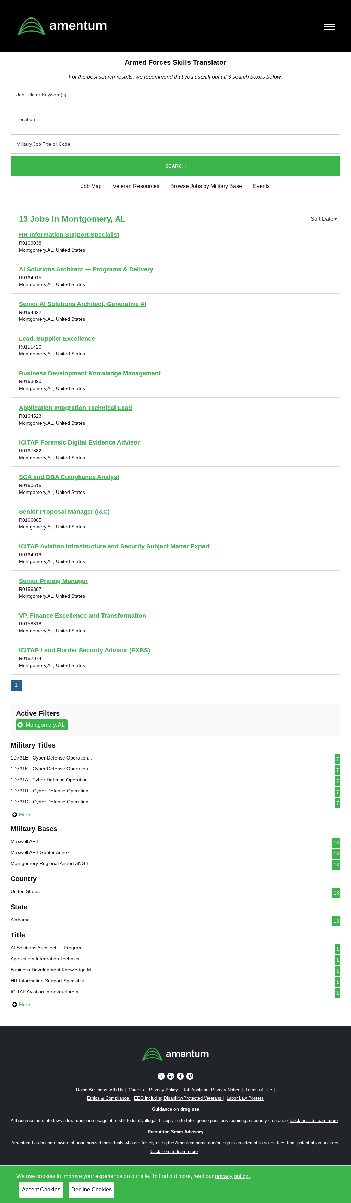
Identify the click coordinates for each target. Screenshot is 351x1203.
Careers (136, 1089)
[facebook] (180, 1075)
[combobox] (176, 94)
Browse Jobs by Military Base (206, 186)
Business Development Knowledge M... (175, 970)
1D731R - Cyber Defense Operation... (175, 791)
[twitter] (161, 1075)
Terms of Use (259, 1089)
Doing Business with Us (100, 1089)
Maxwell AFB (175, 842)
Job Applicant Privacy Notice (212, 1089)
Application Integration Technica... (175, 959)
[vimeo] (189, 1075)
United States (175, 892)
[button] (324, 219)
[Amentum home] (62, 26)
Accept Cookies (41, 1189)
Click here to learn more (314, 1120)
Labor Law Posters (245, 1098)
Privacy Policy (164, 1089)
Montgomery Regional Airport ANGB (175, 864)
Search (175, 166)
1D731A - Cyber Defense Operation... (175, 780)
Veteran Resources (136, 186)
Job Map (91, 186)
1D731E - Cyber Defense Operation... (175, 758)
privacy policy (232, 1176)
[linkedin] (170, 1075)
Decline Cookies (91, 1189)
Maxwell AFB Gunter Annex (175, 853)
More (23, 814)
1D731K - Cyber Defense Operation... (175, 769)
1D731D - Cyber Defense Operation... (175, 802)
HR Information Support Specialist (175, 981)
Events (261, 186)
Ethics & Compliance (108, 1098)
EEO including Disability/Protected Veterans (178, 1098)
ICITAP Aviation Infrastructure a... (175, 992)
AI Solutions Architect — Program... (175, 948)
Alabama (175, 920)
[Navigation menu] (329, 27)
